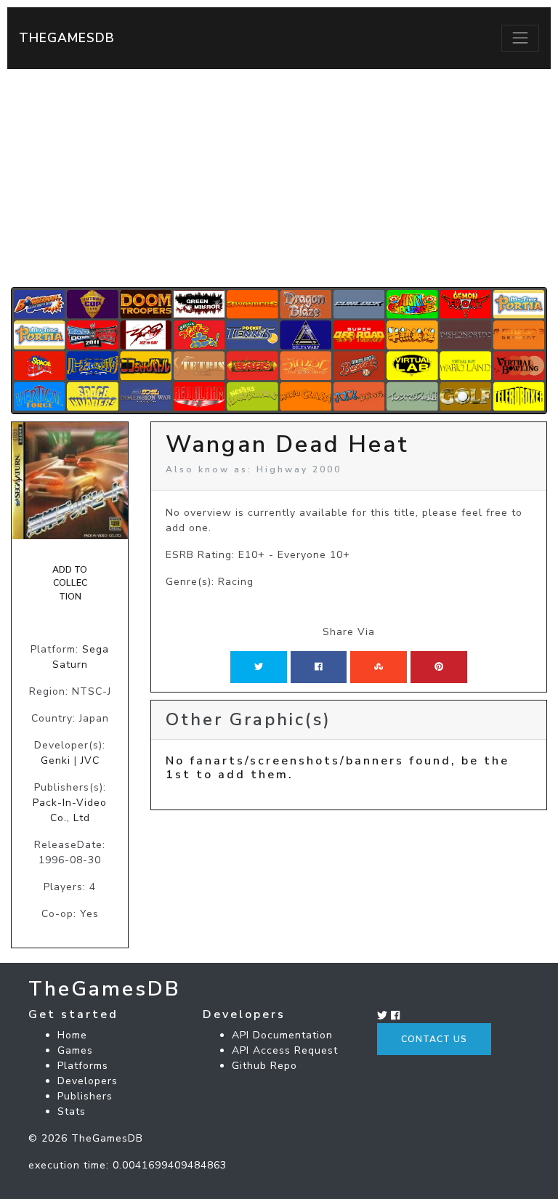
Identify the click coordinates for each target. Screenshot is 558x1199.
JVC (90, 760)
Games (75, 1050)
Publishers (85, 1096)
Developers (87, 1081)
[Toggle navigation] (520, 38)
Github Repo (264, 1066)
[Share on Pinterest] (439, 667)
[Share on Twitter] (258, 667)
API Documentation (282, 1035)
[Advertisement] (279, 178)
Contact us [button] (434, 1039)
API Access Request (285, 1050)
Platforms (82, 1066)
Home (72, 1035)
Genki (55, 760)
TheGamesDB (67, 38)
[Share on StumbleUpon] (378, 667)
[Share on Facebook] (319, 667)
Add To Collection (69, 583)
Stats (71, 1111)
